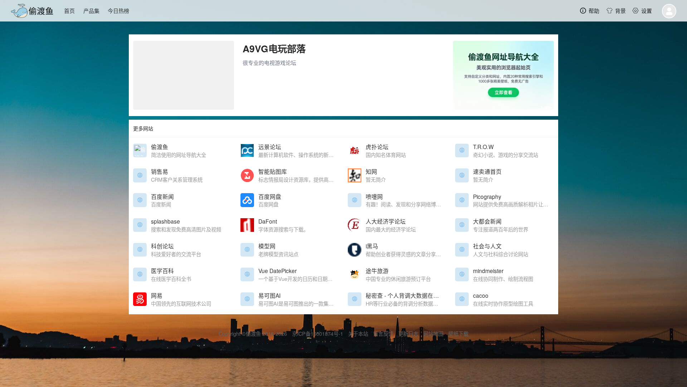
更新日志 (408, 333)
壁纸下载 (458, 333)
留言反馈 (383, 333)
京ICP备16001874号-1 (317, 333)
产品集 (91, 10)
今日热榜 (118, 10)
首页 (69, 10)
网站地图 (433, 333)
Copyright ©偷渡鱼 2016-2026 (253, 333)
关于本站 (358, 333)
